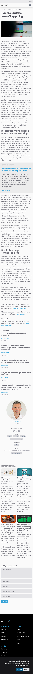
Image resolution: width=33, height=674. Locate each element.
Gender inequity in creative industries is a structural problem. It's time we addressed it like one (16, 387)
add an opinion (20, 314)
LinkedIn (4, 649)
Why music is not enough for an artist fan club (16, 374)
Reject (26, 669)
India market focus (16, 169)
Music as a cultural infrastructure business (7, 481)
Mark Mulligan (5, 338)
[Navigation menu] (30, 5)
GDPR (18, 639)
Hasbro (9, 436)
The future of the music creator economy (13, 334)
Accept (19, 669)
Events (3, 629)
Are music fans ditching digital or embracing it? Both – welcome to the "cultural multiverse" (8, 529)
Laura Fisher (4, 365)
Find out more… (6, 190)
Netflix (16, 444)
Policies (19, 629)
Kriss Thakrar (5, 377)
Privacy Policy (21, 633)
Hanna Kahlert (5, 352)
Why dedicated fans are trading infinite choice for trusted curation (15, 361)
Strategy (23, 436)
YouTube (4, 652)
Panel (3, 633)
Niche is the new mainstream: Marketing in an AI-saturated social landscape (15, 348)
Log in (30, 1)
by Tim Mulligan (16, 421)
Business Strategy (16, 453)
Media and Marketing (16, 438)
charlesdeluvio (8, 36)
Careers (3, 636)
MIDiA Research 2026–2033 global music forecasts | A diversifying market (24, 528)
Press (18, 643)
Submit (4, 601)
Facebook (4, 656)
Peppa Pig (16, 436)
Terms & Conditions (23, 636)
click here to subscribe (19, 308)
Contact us (4, 639)
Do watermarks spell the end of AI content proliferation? (24, 481)
